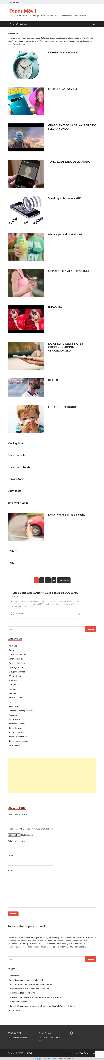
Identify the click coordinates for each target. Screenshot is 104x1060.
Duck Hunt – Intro (18, 455)
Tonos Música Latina (18, 736)
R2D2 (11, 562)
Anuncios (13, 650)
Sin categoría (14, 719)
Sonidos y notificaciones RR (64, 198)
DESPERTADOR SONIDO (63, 52)
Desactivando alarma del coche (66, 514)
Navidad (12, 702)
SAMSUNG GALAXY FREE (63, 88)
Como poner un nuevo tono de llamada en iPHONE (31, 988)
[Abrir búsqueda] (94, 24)
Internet (12, 689)
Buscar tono (14, 975)
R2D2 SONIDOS (17, 550)
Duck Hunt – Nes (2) (19, 466)
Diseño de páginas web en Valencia (43, 1058)
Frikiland (13, 680)
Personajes (14, 706)
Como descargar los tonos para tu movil (26, 980)
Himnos (12, 684)
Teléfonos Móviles (17, 723)
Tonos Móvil (23, 11)
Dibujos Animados (17, 671)
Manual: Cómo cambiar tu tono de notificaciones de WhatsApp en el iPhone (42, 1006)
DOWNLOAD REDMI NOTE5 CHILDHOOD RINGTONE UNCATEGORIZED (65, 347)
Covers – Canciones (17, 663)
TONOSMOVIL (14, 1033)
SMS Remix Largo (18, 502)
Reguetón (13, 715)
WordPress (84, 1053)
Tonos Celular (15, 1010)
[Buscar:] (52, 629)
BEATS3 (53, 380)
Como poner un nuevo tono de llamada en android (30, 984)
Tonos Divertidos (16, 732)
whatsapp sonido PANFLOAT (65, 234)
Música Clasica (15, 697)
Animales (13, 645)
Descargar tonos (16, 667)
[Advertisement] (52, 775)
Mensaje (12, 693)
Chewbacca (14, 490)
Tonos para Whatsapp (18, 741)
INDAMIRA (55, 307)
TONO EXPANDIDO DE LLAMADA (69, 161)
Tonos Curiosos (15, 728)
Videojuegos (14, 745)
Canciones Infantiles (18, 654)
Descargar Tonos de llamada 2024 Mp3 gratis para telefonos (35, 997)
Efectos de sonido (16, 676)
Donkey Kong (16, 478)
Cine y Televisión (16, 658)
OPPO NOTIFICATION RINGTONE (69, 270)
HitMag (93, 1053)
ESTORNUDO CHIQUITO (63, 406)
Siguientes (64, 580)
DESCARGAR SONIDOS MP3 (22, 993)
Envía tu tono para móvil (19, 1001)
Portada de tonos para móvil (21, 710)
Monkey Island (16, 443)
